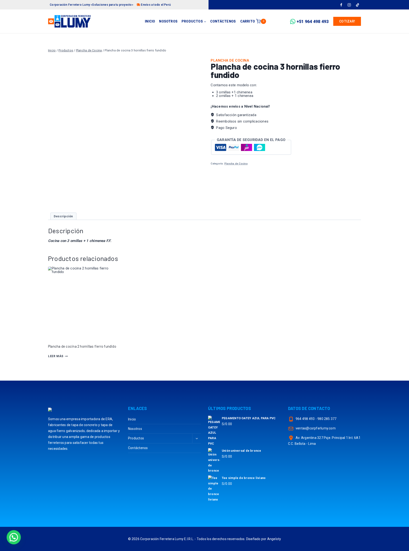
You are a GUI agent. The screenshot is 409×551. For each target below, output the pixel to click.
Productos (136, 438)
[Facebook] (341, 4)
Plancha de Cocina (230, 60)
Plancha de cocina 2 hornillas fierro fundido (82, 346)
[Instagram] (349, 4)
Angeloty (274, 539)
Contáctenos (223, 21)
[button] (14, 537)
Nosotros (168, 21)
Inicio (150, 21)
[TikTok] (357, 4)
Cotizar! (347, 21)
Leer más (55, 356)
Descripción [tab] (63, 216)
